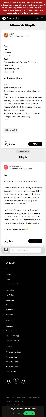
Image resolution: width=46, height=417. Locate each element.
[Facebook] (23, 381)
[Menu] (42, 18)
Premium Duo (11, 357)
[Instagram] (8, 381)
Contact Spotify (12, 340)
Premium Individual (13, 352)
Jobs (8, 279)
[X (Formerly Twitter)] (16, 381)
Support (9, 326)
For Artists (10, 295)
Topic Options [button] (22, 151)
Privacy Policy (9, 401)
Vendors (9, 314)
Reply (35, 144)
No (18, 413)
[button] (42, 35)
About (8, 274)
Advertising (10, 305)
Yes (27, 413)
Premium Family (12, 361)
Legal (7, 398)
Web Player (10, 331)
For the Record (12, 284)
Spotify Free (11, 371)
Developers (10, 300)
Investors (9, 309)
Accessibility (18, 405)
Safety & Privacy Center (18, 398)
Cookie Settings (20, 401)
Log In (36, 18)
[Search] (30, 18)
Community (12, 18)
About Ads (9, 405)
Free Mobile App (12, 335)
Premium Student (13, 366)
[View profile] (6, 35)
